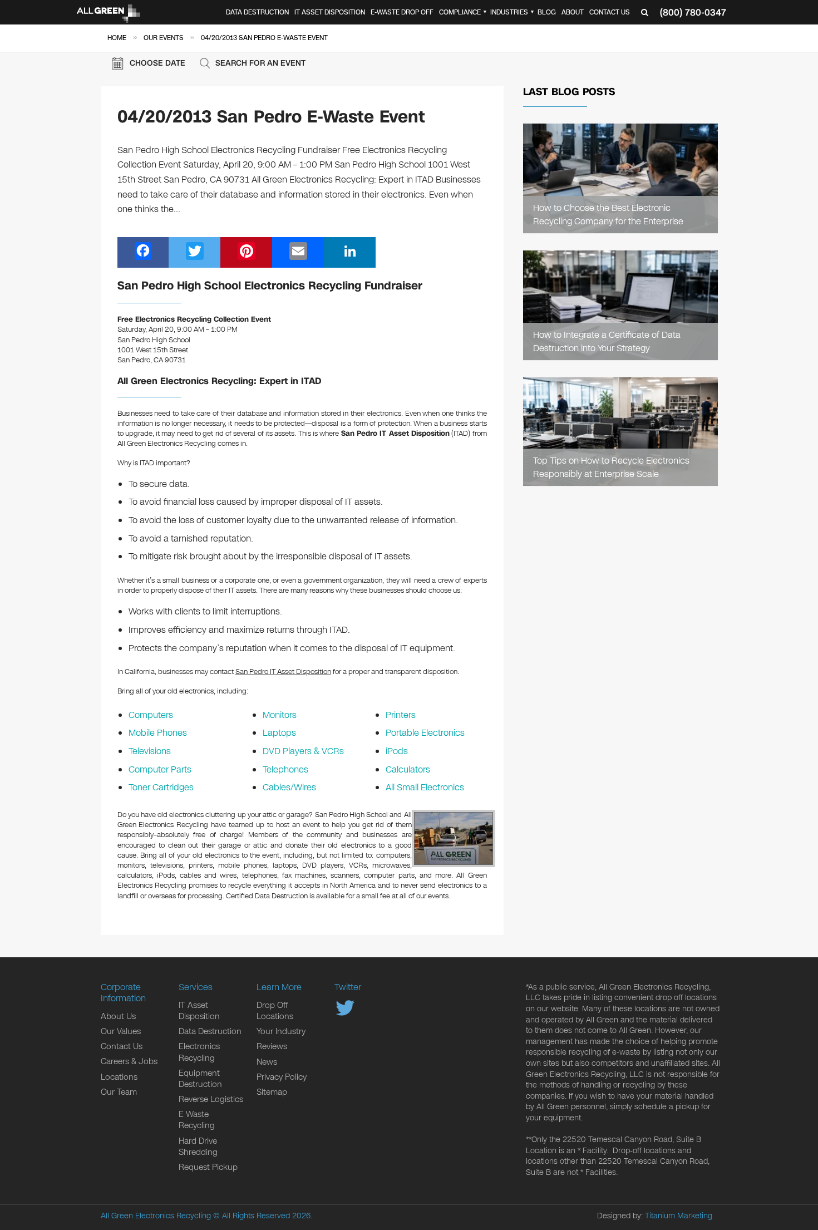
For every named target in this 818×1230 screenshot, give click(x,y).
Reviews (272, 1046)
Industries (509, 12)
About (572, 12)
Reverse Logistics (211, 1099)
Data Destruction (257, 12)
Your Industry (281, 1031)
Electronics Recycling (199, 1052)
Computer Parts (160, 769)
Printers (401, 715)
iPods (397, 751)
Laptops (279, 732)
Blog (547, 12)
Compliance (460, 12)
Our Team (119, 1092)
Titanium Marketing (678, 1216)
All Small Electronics (425, 787)
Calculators (408, 769)
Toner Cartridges (161, 787)
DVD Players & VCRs (303, 751)
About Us (118, 1016)
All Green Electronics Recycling (156, 1216)
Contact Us (609, 12)
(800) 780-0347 (693, 12)
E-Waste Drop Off (402, 12)
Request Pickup (208, 1167)
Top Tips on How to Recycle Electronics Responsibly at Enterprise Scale (611, 467)
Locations (119, 1077)
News (267, 1062)
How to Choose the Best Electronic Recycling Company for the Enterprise (608, 214)
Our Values (121, 1031)
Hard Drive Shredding (198, 1146)
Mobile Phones (158, 732)
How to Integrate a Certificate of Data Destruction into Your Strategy (607, 341)
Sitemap (272, 1092)
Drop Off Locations (275, 1010)
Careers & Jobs (129, 1061)
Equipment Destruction (200, 1078)
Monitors (280, 715)
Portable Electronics (425, 732)
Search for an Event (260, 63)
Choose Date (157, 63)
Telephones (285, 769)
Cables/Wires (289, 787)
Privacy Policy (282, 1077)
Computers (151, 715)
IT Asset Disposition (329, 12)
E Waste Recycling (197, 1119)
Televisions (150, 751)
